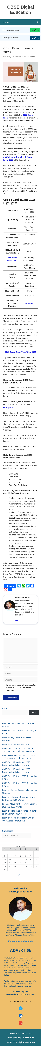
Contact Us (26, 1033)
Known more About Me (20, 941)
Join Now (35, 30)
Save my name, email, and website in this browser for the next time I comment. (21, 688)
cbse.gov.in (8, 407)
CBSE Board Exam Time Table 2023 (20, 352)
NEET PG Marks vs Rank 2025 (15, 744)
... (16, 619)
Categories (7, 830)
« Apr (20, 875)
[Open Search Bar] (37, 22)
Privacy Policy (14, 1037)
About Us (14, 1033)
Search (4, 708)
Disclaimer (28, 1037)
